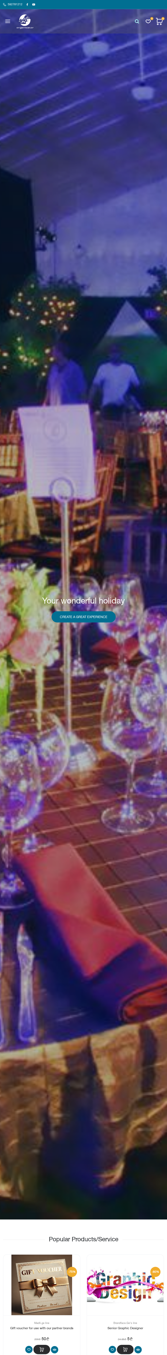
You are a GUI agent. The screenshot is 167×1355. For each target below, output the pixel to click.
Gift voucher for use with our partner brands (41, 1328)
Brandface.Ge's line (125, 1323)
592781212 (15, 4)
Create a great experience (83, 617)
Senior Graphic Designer (125, 1328)
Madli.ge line (41, 1323)
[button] (137, 21)
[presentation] (5, 610)
